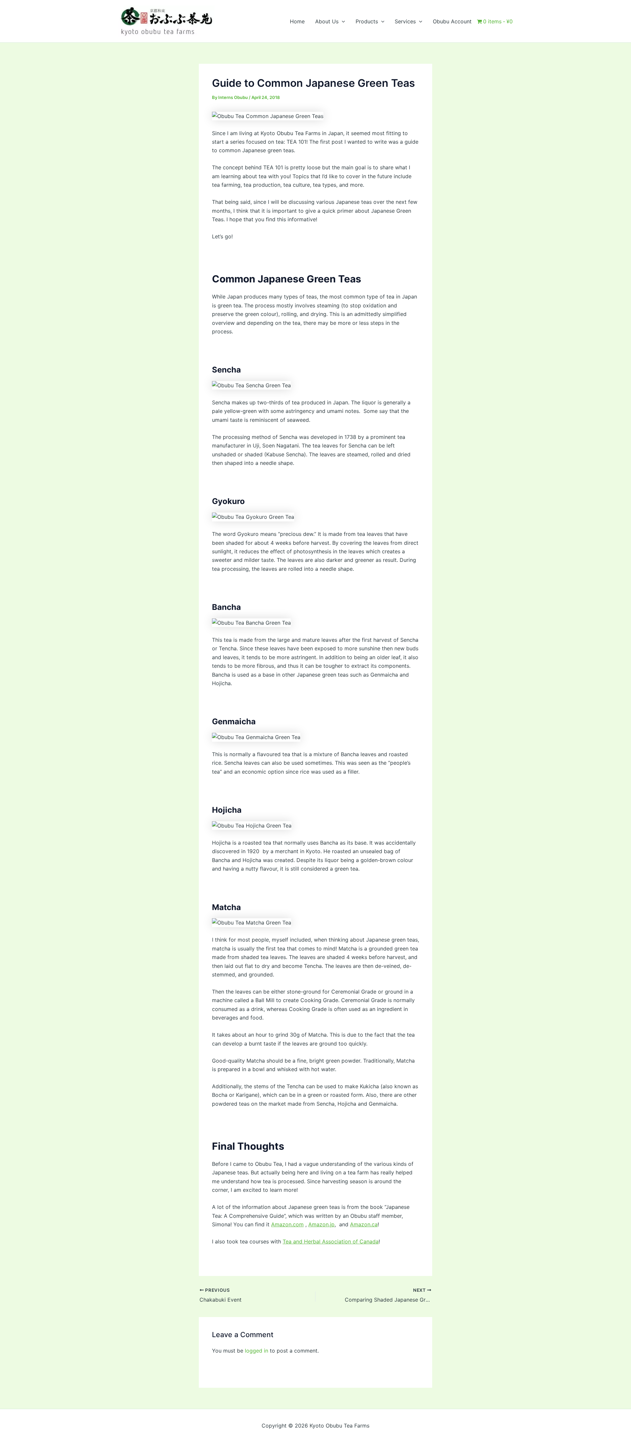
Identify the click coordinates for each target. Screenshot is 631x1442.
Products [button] (367, 21)
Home (297, 21)
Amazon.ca (364, 1224)
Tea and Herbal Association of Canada (331, 1241)
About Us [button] (327, 21)
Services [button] (405, 21)
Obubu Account (452, 21)
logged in (256, 1350)
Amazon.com (287, 1224)
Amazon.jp (321, 1224)
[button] (342, 21)
